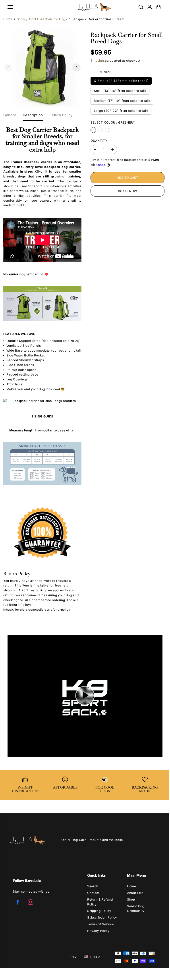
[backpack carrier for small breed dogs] (42, 67)
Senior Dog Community (136, 908)
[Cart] (158, 7)
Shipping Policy (99, 911)
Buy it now (127, 191)
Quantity (99, 140)
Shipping (97, 60)
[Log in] (150, 7)
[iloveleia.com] (85, 6)
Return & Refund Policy (100, 902)
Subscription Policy (102, 917)
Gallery (9, 115)
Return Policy (61, 115)
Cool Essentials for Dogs (48, 19)
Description (33, 115)
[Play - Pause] (85, 695)
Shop (21, 19)
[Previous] (8, 67)
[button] (10, 6)
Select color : (113, 122)
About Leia (135, 893)
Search (92, 886)
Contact (93, 893)
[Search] (141, 7)
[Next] (76, 67)
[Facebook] (18, 902)
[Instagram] (30, 902)
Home (7, 19)
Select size (101, 72)
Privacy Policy (98, 931)
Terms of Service (100, 924)
